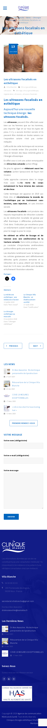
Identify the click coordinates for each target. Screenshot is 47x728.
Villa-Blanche (11, 87)
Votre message (11, 470)
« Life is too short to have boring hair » (26, 408)
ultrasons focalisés (30, 94)
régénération (8, 94)
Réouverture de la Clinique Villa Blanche (26, 384)
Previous (13, 346)
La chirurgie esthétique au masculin (9, 314)
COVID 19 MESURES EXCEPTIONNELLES (20, 396)
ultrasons (18, 94)
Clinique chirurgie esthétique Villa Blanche (25, 720)
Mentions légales (37, 723)
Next (35, 346)
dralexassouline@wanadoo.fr (14, 610)
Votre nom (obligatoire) (15, 440)
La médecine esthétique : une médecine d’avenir (11, 297)
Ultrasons (7, 91)
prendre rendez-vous (23, 423)
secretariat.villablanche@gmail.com (18, 601)
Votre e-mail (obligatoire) (16, 455)
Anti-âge (19, 91)
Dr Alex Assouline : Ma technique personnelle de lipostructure (26, 371)
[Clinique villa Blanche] (23, 8)
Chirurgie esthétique (28, 87)
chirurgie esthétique (30, 91)
